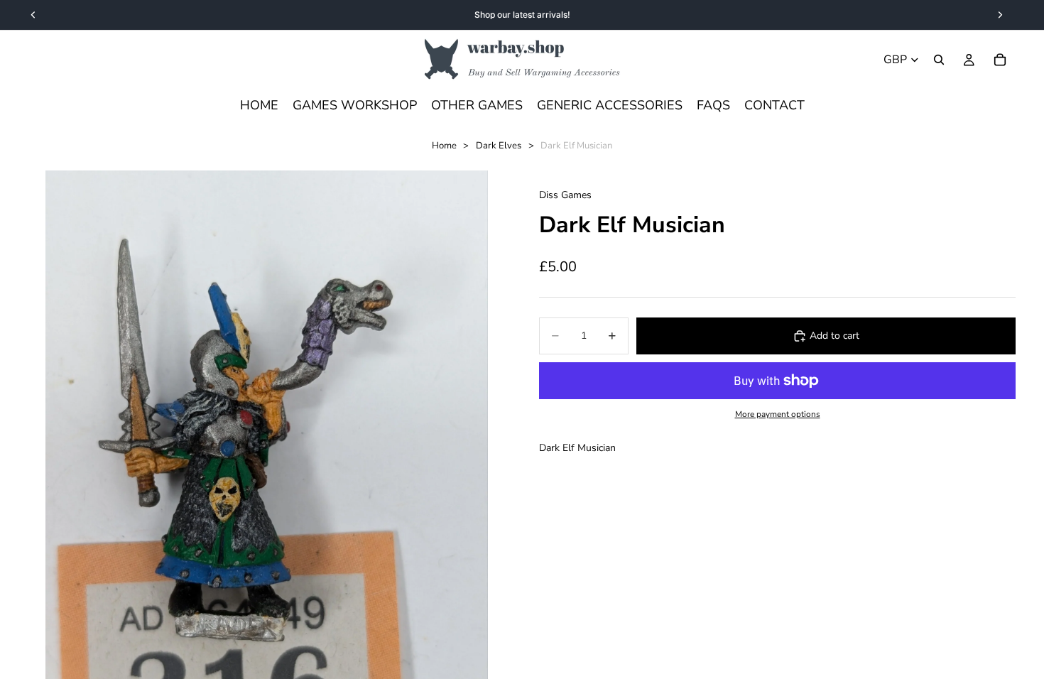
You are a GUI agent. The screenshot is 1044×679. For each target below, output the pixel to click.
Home (444, 145)
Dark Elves (498, 145)
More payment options (777, 414)
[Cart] (1000, 59)
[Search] (939, 59)
